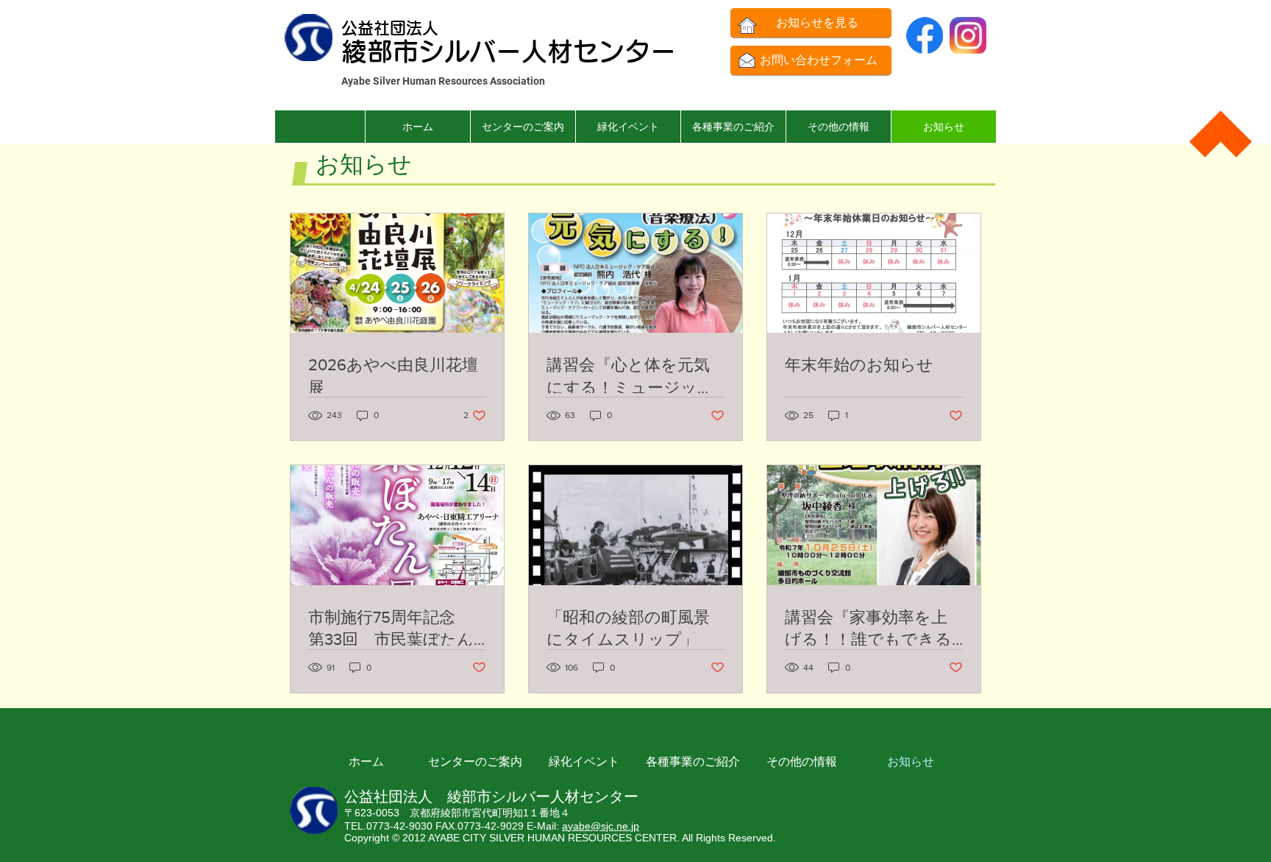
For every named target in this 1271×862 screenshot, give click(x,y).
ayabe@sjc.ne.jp (600, 826)
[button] (733, 126)
